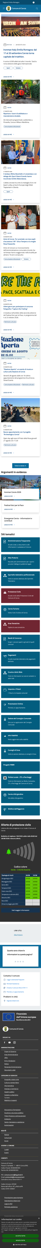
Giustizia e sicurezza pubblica (13, 1113)
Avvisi (6, 1141)
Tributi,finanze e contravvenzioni (15, 1116)
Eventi (6, 1152)
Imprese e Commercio (11, 1089)
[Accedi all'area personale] (33, 2)
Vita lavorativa (9, 1086)
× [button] (39, 1218)
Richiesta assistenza (11, 1207)
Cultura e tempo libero (11, 1082)
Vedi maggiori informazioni (20, 910)
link (2, 1232)
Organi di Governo (10, 1051)
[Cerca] (37, 8)
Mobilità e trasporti (10, 1100)
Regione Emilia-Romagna (11, 2)
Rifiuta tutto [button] (20, 1240)
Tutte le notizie (19, 466)
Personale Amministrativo (12, 1067)
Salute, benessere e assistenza (14, 1122)
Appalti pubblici (9, 1092)
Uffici (6, 1057)
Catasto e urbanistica (11, 1095)
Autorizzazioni (9, 1125)
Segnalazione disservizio (12, 1201)
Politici (6, 1064)
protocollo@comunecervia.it (14, 1177)
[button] (20, 1244)
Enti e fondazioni (9, 1061)
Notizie (9, 45)
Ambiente (7, 1119)
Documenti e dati (9, 1070)
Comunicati (8, 1138)
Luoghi (6, 1149)
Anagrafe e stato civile (11, 1079)
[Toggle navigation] (4, 8)
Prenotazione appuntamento (13, 1197)
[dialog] (20, 1232)
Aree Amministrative (11, 1054)
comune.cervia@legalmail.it (13, 1175)
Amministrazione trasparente (13, 1216)
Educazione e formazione (12, 1110)
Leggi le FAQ (8, 1204)
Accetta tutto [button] (20, 1236)
